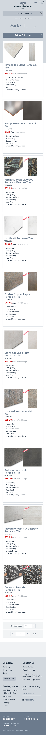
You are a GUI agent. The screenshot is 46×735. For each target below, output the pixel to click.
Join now (29, 700)
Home (16, 19)
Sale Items (28, 19)
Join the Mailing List (31, 687)
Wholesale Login (9, 678)
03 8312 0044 (31, 718)
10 (26, 626)
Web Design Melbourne (11, 730)
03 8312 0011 (9, 718)
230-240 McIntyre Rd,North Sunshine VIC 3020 (32, 676)
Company (8, 663)
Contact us (28, 663)
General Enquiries (29, 667)
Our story (6, 667)
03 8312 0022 (11, 724)
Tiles (21, 19)
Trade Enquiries (28, 670)
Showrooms (7, 670)
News (5, 673)
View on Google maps (31, 680)
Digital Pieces (25, 730)
